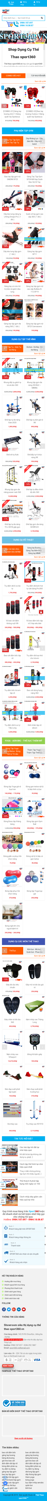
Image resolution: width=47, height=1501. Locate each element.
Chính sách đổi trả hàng (13, 1295)
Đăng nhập (23, 3)
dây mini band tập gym (11, 1480)
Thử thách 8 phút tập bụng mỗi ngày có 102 (30, 1182)
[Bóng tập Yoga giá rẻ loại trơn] (12, 772)
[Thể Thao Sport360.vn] (6, 11)
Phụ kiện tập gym (23, 131)
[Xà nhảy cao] (12, 1109)
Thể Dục (12, 951)
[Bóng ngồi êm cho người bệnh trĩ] (12, 911)
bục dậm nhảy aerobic (34, 1483)
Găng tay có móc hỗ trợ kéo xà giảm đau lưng (12, 289)
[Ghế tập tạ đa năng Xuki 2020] (12, 405)
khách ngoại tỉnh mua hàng (15, 1285)
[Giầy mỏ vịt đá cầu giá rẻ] (34, 970)
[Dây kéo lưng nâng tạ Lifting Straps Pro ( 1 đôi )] (12, 199)
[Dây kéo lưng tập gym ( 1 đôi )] (12, 237)
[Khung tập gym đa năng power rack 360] (12, 475)
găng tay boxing (8, 1455)
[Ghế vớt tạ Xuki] (12, 440)
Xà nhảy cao (12, 1124)
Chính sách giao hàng (13, 1292)
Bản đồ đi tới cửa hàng (13, 1340)
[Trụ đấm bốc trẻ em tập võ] (12, 676)
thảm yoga (29, 1477)
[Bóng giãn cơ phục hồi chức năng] (12, 842)
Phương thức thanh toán (13, 1288)
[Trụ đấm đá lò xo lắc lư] (12, 571)
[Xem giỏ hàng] (9, 24)
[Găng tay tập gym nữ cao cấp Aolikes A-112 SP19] (34, 272)
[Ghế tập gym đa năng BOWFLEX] (34, 510)
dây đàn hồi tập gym (10, 1477)
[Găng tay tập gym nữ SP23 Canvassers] (34, 309)
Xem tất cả (39, 81)
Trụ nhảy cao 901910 (34, 1124)
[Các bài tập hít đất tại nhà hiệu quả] (10, 1150)
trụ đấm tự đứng (8, 1469)
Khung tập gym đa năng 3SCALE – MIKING (34, 385)
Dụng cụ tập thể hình (24, 339)
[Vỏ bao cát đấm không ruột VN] (12, 606)
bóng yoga (29, 1480)
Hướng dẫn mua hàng (13, 1281)
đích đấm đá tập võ (9, 1463)
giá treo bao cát (8, 1461)
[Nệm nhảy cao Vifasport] (12, 1040)
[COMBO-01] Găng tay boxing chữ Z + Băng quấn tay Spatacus (12, 114)
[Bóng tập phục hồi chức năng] (12, 877)
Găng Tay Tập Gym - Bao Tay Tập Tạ (12, 141)
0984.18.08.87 (26, 25)
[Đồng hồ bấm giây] (34, 1040)
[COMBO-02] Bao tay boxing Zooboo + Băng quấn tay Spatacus (35, 114)
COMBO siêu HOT (13, 76)
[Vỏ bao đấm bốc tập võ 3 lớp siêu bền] (34, 606)
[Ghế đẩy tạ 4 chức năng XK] (34, 440)
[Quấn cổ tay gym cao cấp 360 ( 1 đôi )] (34, 199)
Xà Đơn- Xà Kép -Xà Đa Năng (34, 348)
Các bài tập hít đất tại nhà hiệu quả (29, 1148)
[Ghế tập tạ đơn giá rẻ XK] (34, 405)
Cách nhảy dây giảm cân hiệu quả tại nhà (31, 1198)
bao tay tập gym (8, 1474)
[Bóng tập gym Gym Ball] (34, 807)
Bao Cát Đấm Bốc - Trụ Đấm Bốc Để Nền (12, 550)
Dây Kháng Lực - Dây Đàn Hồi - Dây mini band (34, 141)
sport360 (23, 1498)
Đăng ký (37, 3)
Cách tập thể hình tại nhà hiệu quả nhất (31, 1165)
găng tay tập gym (9, 1472)
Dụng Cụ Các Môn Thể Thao (23, 941)
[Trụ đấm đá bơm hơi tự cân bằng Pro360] (34, 571)
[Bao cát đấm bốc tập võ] (12, 641)
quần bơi (29, 1485)
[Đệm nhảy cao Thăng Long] (34, 1005)
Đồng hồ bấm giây (34, 1054)
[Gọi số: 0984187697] (5, 1478)
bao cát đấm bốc (9, 1452)
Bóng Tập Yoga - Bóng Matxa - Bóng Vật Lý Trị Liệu (12, 751)
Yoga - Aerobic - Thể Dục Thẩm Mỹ (23, 740)
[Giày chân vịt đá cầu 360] (12, 1005)
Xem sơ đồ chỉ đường (23, 1438)
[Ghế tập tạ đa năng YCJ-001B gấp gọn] (12, 510)
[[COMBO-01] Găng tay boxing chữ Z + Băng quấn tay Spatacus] (12, 96)
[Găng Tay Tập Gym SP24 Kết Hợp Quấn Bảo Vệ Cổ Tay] (34, 162)
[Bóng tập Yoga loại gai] (34, 877)
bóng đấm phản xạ (9, 1466)
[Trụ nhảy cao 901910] (34, 1109)
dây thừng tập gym (33, 1474)
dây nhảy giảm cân (9, 1488)
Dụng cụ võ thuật (23, 540)
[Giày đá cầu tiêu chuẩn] (12, 970)
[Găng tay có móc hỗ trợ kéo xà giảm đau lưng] (12, 272)
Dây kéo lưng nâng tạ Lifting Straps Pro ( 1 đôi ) (12, 217)
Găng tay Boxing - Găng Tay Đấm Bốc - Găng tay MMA (34, 550)
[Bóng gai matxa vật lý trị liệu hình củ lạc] (34, 772)
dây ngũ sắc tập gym (10, 1483)
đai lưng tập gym (32, 1472)
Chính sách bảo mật (12, 1298)
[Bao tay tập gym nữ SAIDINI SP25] (12, 162)
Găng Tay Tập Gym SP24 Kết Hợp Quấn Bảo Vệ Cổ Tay (35, 179)
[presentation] (4, 105)
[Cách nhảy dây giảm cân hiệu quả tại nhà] (10, 1200)
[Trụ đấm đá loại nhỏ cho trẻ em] (34, 641)
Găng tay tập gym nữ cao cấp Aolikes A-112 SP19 (34, 289)
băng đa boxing (8, 1458)
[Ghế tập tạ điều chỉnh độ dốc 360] (34, 475)
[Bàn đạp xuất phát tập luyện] (12, 1075)
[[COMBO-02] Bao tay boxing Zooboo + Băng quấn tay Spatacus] (35, 96)
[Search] (42, 18)
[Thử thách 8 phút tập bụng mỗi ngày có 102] (10, 1184)
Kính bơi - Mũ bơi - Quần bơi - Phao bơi (34, 950)
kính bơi (28, 1488)
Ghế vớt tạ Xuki (12, 455)
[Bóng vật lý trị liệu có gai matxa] (34, 842)
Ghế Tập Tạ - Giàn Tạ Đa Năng (12, 348)
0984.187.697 (26, 23)
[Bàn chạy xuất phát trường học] (34, 1075)
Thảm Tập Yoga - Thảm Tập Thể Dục (34, 751)
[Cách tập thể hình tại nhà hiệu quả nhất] (10, 1167)
